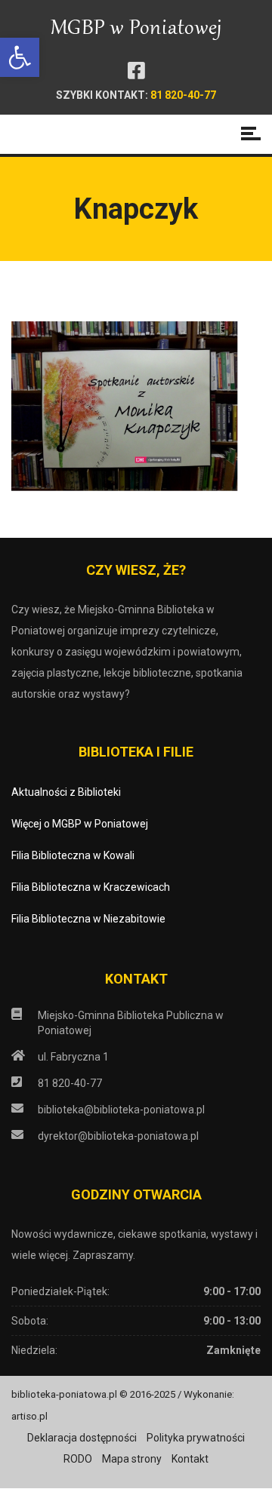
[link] (19, 57)
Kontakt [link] (190, 1459)
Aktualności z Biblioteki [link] (66, 792)
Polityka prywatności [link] (196, 1438)
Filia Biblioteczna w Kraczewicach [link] (90, 887)
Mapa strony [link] (132, 1459)
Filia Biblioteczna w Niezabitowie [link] (88, 919)
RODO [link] (77, 1459)
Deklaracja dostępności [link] (82, 1438)
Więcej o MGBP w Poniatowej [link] (79, 824)
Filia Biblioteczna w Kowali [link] (72, 855)
